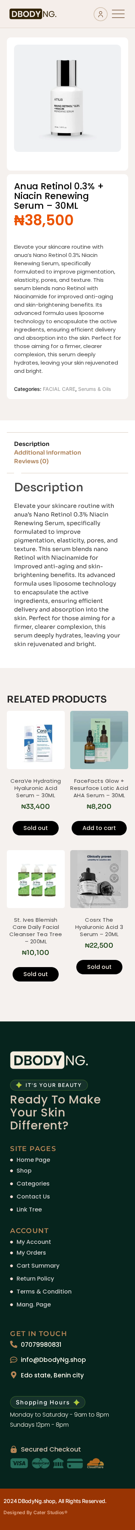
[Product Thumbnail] (99, 59)
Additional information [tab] (47, 452)
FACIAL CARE (59, 389)
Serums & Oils (94, 389)
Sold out (35, 828)
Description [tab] (31, 444)
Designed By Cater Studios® (35, 1512)
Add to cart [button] (99, 828)
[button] (118, 14)
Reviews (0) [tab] (31, 461)
